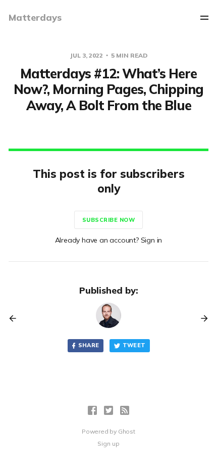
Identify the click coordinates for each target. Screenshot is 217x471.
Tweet (134, 345)
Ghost (126, 431)
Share (88, 345)
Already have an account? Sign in (108, 240)
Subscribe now (108, 219)
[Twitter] (108, 410)
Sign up (108, 443)
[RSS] (125, 410)
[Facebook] (92, 410)
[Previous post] (16, 318)
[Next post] (200, 318)
